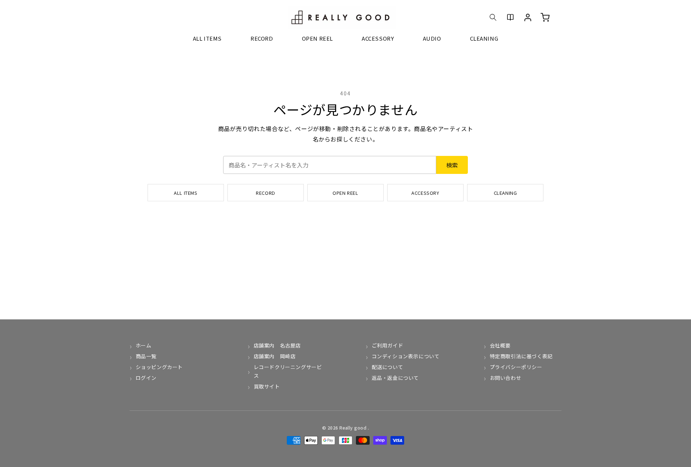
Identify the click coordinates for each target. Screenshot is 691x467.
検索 (452, 165)
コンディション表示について (405, 356)
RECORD (265, 192)
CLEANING (505, 192)
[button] (493, 17)
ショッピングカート (159, 367)
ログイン (146, 377)
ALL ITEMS (185, 192)
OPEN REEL (345, 192)
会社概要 (500, 345)
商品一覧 (146, 356)
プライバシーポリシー (516, 367)
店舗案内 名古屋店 (277, 345)
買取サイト (267, 386)
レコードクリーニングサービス (288, 371)
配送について (387, 367)
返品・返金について (395, 377)
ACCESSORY (425, 192)
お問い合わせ (505, 377)
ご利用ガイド (387, 345)
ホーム (143, 345)
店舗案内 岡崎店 (274, 356)
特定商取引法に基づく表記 (521, 356)
